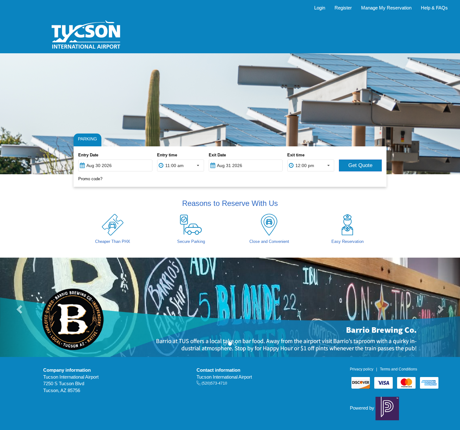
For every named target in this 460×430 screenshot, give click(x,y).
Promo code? (90, 178)
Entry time (167, 155)
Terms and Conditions (398, 369)
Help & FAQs (434, 7)
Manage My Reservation (386, 7)
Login (319, 7)
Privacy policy (361, 369)
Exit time (295, 155)
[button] (18, 307)
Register (343, 7)
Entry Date (88, 155)
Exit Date (217, 155)
